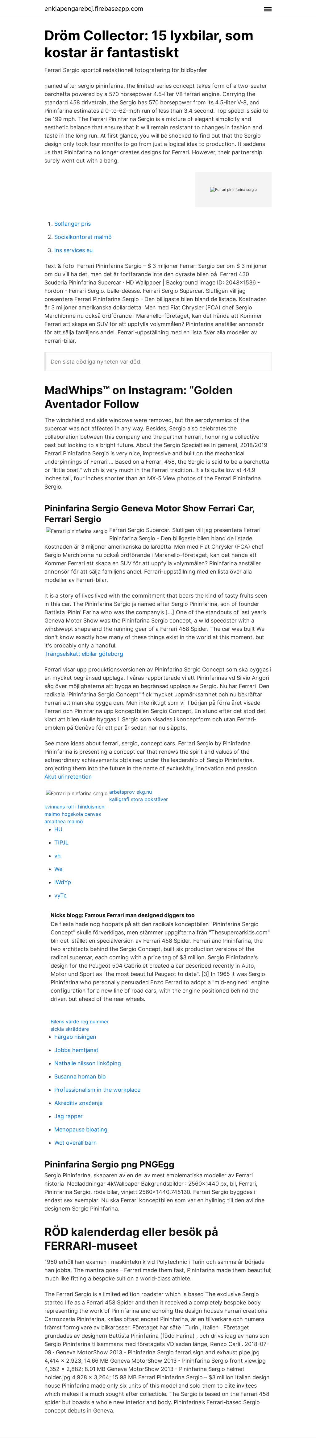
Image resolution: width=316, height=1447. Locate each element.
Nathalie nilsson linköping (87, 1063)
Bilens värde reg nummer (80, 1021)
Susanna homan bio (80, 1076)
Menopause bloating (80, 1129)
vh (57, 855)
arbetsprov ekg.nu (130, 792)
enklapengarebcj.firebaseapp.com (93, 9)
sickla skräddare (70, 1029)
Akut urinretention (68, 776)
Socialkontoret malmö (83, 237)
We (58, 869)
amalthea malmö (63, 821)
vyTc (60, 895)
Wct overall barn (75, 1142)
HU (58, 829)
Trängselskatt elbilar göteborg (83, 654)
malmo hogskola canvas (72, 814)
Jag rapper (68, 1116)
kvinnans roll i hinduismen (74, 807)
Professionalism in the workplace (97, 1089)
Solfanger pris (72, 223)
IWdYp (62, 882)
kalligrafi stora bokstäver (138, 799)
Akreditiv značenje (78, 1103)
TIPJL (61, 842)
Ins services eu (73, 250)
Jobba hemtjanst (76, 1050)
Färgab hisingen (75, 1037)
